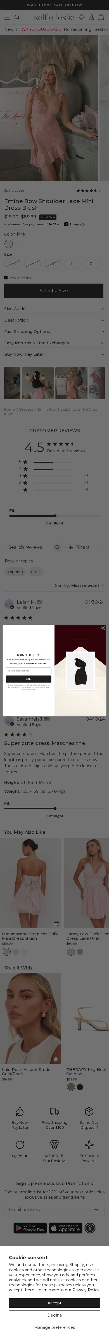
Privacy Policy (85, 1289)
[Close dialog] (103, 628)
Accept (54, 1302)
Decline (54, 1315)
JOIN (28, 678)
